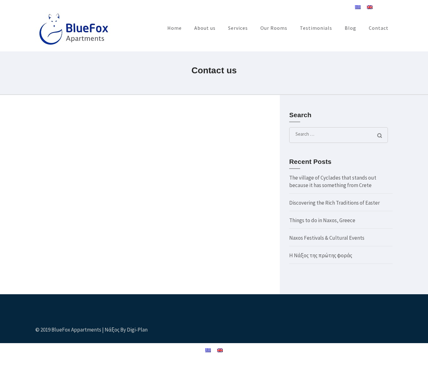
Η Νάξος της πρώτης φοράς (320, 255)
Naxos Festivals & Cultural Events (326, 237)
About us (205, 28)
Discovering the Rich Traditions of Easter (334, 202)
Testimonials (316, 28)
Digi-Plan (137, 329)
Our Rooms (273, 28)
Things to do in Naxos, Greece (322, 220)
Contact (379, 28)
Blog (350, 28)
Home (174, 28)
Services (238, 28)
